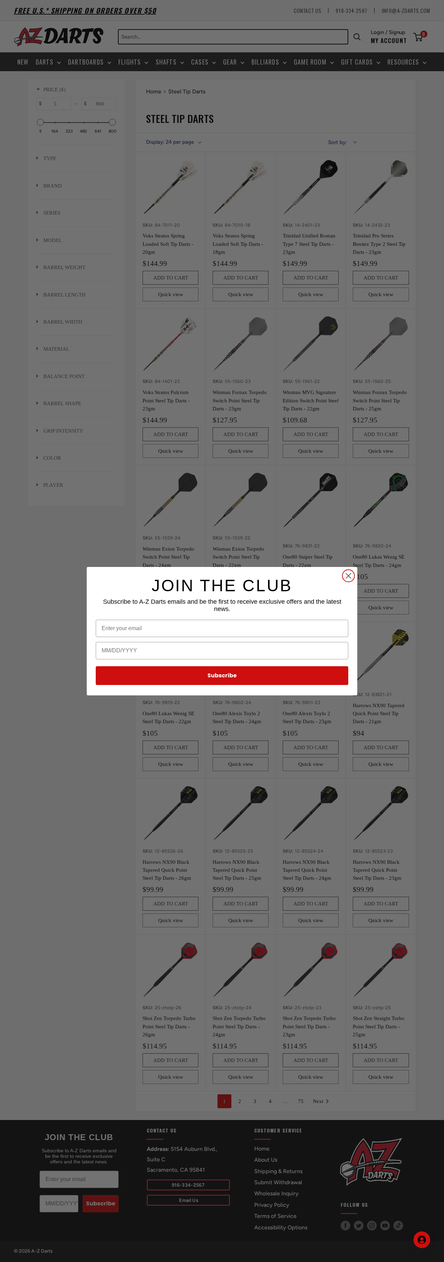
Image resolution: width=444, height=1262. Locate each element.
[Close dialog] (348, 576)
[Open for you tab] (421, 1239)
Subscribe (222, 675)
